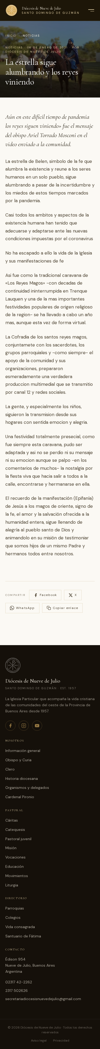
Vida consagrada (20, 926)
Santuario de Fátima (23, 936)
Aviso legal (39, 1040)
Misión (11, 847)
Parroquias (14, 908)
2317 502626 (16, 990)
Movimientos (16, 875)
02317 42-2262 (18, 982)
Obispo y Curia (18, 760)
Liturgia (11, 885)
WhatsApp (25, 608)
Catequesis (15, 829)
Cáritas (11, 820)
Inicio (10, 35)
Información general (22, 750)
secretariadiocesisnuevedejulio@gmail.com (43, 998)
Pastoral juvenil (18, 838)
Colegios (13, 917)
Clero (10, 769)
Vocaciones (15, 857)
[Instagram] (24, 726)
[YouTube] (37, 726)
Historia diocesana (21, 778)
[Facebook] (10, 726)
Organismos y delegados (27, 787)
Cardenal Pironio (19, 796)
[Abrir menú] (91, 10)
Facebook (48, 595)
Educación (14, 866)
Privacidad (61, 1040)
